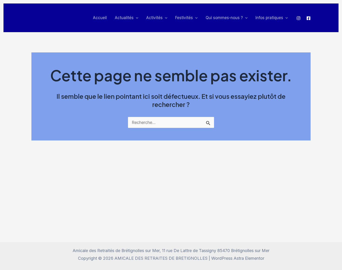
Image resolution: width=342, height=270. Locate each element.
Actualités (124, 17)
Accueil (100, 17)
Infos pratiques (269, 17)
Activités (154, 17)
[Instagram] (298, 18)
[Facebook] (308, 18)
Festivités (184, 17)
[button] (136, 17)
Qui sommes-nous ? (224, 17)
